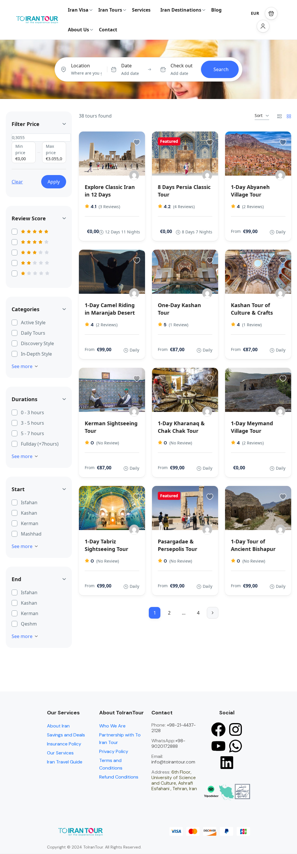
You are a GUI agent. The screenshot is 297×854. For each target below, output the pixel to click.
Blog (216, 10)
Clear (17, 182)
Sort (258, 115)
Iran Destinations (180, 10)
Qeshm (29, 624)
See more (22, 366)
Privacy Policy (113, 751)
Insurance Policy (64, 744)
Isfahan (29, 502)
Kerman (29, 523)
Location (80, 65)
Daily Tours (33, 333)
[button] (271, 13)
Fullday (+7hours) (40, 444)
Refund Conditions (118, 777)
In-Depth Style (36, 354)
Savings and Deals (66, 735)
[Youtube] (218, 746)
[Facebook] (218, 729)
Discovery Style (37, 343)
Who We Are (112, 726)
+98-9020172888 (168, 743)
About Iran (58, 726)
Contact (108, 29)
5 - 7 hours (32, 433)
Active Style (33, 322)
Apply (54, 182)
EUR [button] (255, 13)
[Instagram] (235, 729)
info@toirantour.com (173, 762)
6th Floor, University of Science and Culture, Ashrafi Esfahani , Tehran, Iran (174, 780)
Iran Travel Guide (64, 762)
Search (221, 69)
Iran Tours (110, 10)
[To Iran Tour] (134, 175)
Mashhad (31, 534)
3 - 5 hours (32, 423)
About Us (78, 29)
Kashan (29, 513)
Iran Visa (78, 10)
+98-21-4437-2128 (173, 728)
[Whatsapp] (235, 746)
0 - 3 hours (32, 412)
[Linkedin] (227, 762)
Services (141, 10)
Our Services (60, 753)
